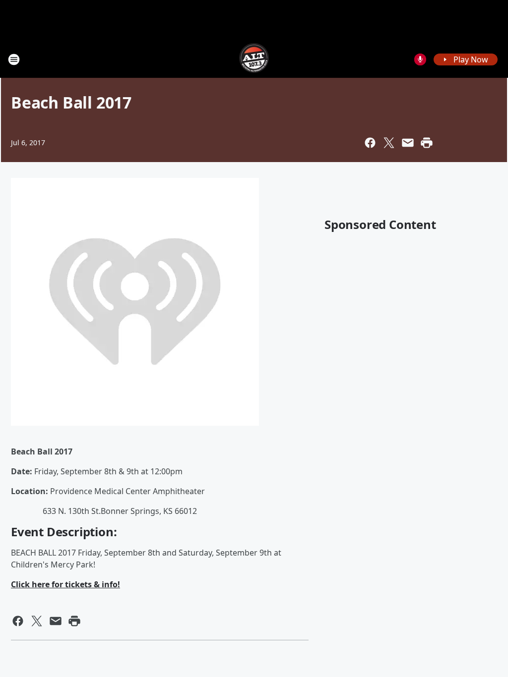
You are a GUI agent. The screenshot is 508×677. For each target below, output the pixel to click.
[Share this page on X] (389, 143)
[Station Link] (254, 59)
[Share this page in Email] (408, 143)
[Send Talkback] (420, 59)
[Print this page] (427, 143)
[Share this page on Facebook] (370, 143)
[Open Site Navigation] (14, 59)
